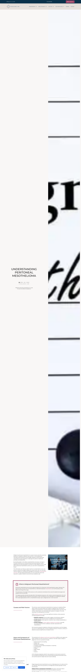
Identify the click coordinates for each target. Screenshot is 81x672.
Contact (72, 6)
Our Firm (50, 6)
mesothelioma (48, 588)
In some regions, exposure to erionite (50, 622)
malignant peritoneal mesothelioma (48, 637)
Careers (67, 6)
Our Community (59, 6)
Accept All (22, 667)
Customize (7, 667)
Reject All (14, 667)
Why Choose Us (41, 6)
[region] (14, 663)
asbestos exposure (39, 614)
